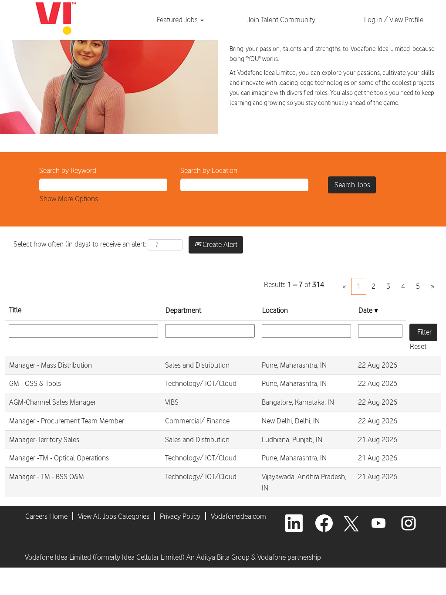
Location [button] (275, 310)
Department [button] (183, 310)
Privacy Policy (180, 516)
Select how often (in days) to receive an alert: (80, 244)
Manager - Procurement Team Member (66, 420)
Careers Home (46, 516)
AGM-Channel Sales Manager (52, 402)
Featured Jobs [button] (178, 19)
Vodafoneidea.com (238, 516)
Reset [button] (418, 346)
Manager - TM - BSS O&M (46, 476)
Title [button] (15, 309)
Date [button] (366, 310)
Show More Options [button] (69, 198)
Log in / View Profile (393, 19)
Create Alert (219, 244)
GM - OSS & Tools (35, 383)
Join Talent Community (281, 19)
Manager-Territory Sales (44, 439)
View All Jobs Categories (113, 516)
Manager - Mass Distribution (50, 365)
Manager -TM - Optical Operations (59, 457)
